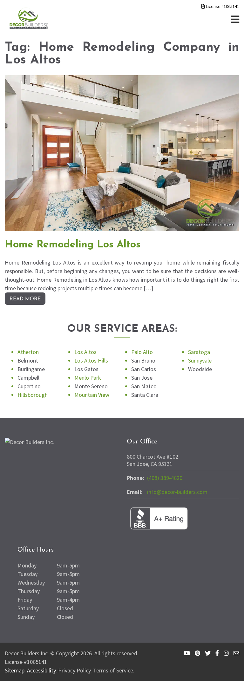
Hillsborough (32, 394)
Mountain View (91, 394)
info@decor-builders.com (177, 491)
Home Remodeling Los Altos (72, 245)
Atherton (28, 352)
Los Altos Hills (91, 360)
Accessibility (41, 670)
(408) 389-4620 (164, 477)
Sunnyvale (200, 360)
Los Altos (85, 352)
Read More (25, 299)
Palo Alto (142, 352)
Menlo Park (87, 377)
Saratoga (199, 352)
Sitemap (14, 670)
